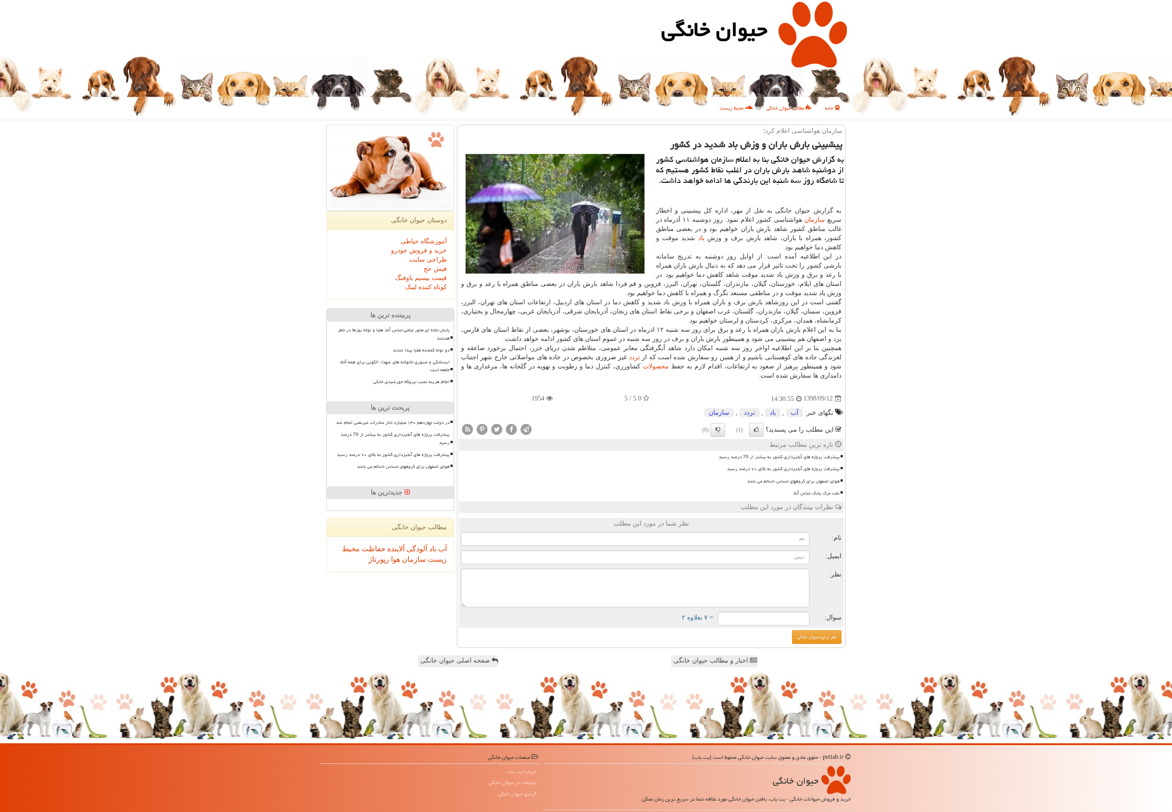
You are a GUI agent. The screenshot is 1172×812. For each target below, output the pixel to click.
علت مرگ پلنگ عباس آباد (816, 493)
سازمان (814, 219)
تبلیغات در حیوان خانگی (512, 782)
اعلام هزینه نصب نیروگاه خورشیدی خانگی (411, 381)
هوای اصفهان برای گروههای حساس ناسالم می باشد (793, 481)
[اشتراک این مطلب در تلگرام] (526, 428)
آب (794, 412)
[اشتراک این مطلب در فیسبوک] (511, 428)
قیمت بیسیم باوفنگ (421, 277)
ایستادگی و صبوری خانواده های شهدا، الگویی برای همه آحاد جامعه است (395, 365)
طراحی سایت (428, 259)
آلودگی (416, 549)
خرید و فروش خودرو (419, 250)
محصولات (656, 366)
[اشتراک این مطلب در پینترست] (482, 428)
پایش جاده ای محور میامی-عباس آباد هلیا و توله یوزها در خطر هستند (394, 333)
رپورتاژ (379, 559)
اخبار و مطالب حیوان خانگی (711, 660)
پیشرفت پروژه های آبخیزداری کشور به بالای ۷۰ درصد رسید (783, 468)
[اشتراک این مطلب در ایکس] (496, 428)
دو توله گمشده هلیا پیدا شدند (421, 350)
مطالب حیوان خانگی (786, 108)
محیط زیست (732, 108)
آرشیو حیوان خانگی (517, 794)
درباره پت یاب (521, 771)
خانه (830, 108)
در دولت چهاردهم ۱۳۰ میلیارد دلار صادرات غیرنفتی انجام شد (393, 422)
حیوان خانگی (714, 29)
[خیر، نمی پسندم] (718, 430)
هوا (394, 559)
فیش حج (435, 268)
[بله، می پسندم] (756, 430)
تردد (634, 357)
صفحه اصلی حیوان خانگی (456, 660)
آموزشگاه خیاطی (424, 241)
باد (701, 238)
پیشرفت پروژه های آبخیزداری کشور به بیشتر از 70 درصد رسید (779, 456)
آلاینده (395, 549)
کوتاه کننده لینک (426, 287)
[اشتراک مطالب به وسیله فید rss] (467, 428)
